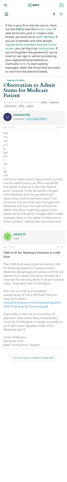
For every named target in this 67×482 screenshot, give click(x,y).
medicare (54, 102)
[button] (6, 14)
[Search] (6, 5)
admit (44, 102)
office (21, 106)
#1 (62, 127)
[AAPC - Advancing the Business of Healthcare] (33, 5)
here (23, 64)
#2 (62, 246)
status (30, 106)
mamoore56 (12, 102)
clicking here (46, 48)
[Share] (57, 128)
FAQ (18, 29)
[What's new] (54, 14)
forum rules (44, 29)
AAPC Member (45, 37)
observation (10, 106)
